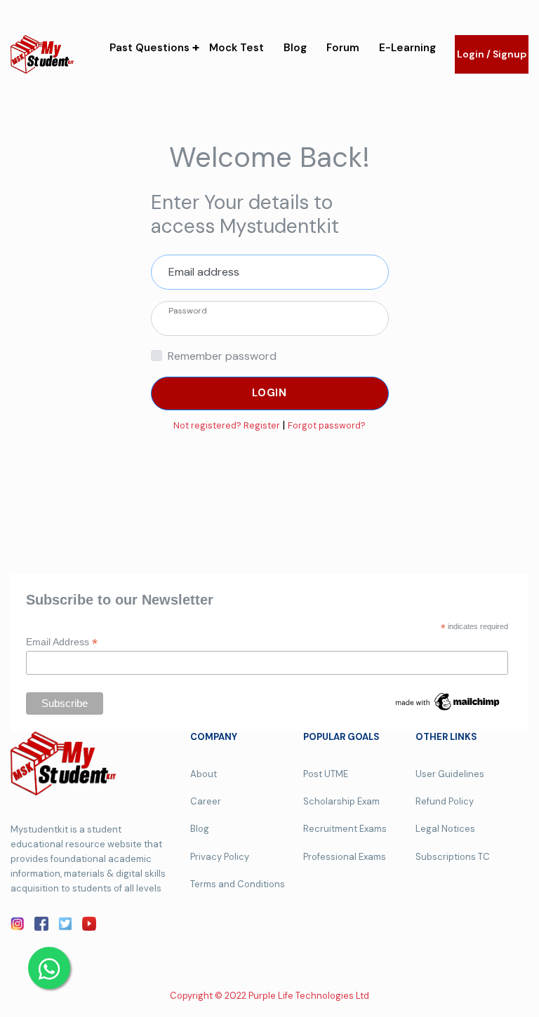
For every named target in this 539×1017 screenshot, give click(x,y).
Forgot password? (327, 425)
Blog (295, 48)
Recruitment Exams (345, 829)
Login (269, 392)
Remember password (222, 356)
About (203, 774)
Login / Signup (491, 54)
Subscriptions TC (452, 857)
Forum (342, 48)
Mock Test (236, 48)
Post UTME (325, 774)
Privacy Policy (219, 857)
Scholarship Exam (341, 801)
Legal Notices (445, 829)
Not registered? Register (226, 425)
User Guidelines (449, 774)
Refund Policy (444, 801)
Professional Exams (344, 857)
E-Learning (407, 48)
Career (205, 801)
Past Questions (149, 48)
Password (187, 310)
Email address (203, 271)
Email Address (62, 642)
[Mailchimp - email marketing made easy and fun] (448, 700)
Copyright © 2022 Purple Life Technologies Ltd (269, 996)
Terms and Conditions (237, 884)
